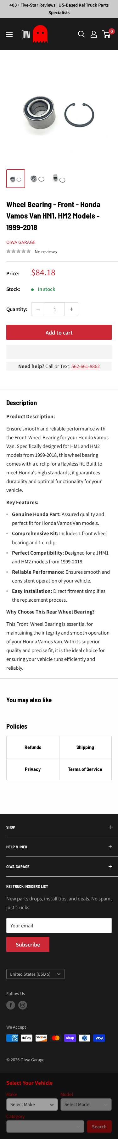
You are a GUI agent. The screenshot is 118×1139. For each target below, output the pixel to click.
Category (15, 1116)
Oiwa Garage (21, 242)
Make (11, 1094)
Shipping (85, 747)
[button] (59, 352)
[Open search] (81, 34)
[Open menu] (9, 34)
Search (99, 1126)
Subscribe (28, 944)
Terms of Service (85, 769)
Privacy (33, 769)
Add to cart (59, 332)
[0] (106, 34)
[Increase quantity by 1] (71, 309)
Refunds (33, 747)
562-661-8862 (85, 366)
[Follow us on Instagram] (22, 1005)
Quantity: (16, 309)
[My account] (94, 34)
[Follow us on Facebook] (10, 1005)
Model (66, 1094)
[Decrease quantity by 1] (38, 309)
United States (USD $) (30, 974)
